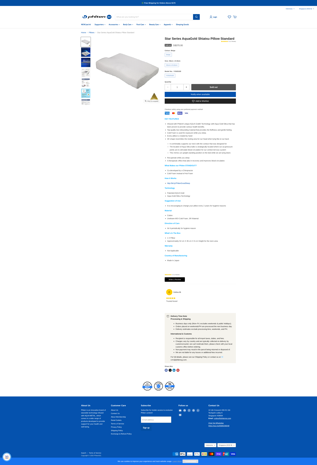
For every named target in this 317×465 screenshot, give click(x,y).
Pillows (91, 32)
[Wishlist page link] (229, 17)
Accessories (113, 24)
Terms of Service (117, 424)
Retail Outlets (116, 420)
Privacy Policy (116, 427)
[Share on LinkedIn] (173, 370)
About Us (114, 410)
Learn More (177, 461)
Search (83, 453)
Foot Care (140, 24)
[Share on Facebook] (166, 370)
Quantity (168, 82)
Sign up (146, 427)
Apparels (167, 24)
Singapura (305, 9)
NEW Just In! (86, 24)
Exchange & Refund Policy (121, 434)
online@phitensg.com (222, 418)
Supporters (99, 24)
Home (83, 32)
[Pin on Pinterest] (177, 370)
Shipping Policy (117, 430)
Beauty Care (154, 24)
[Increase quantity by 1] (187, 87)
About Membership (118, 417)
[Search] (196, 17)
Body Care (127, 24)
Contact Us (115, 413)
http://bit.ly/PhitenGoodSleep (178, 183)
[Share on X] (170, 370)
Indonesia (289, 9)
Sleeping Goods (182, 24)
